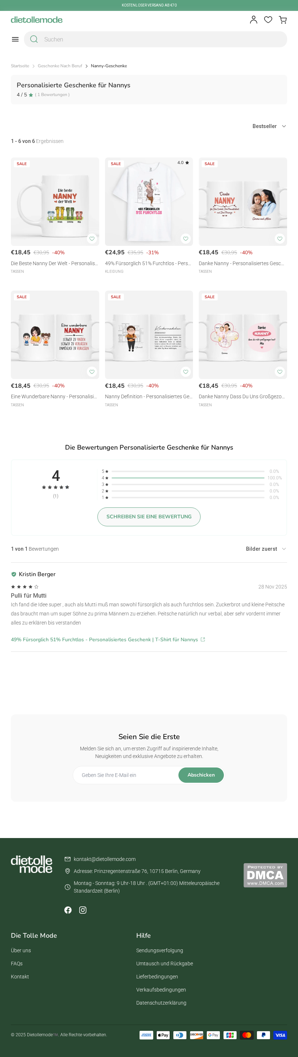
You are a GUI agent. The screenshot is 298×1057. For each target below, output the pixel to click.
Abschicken (201, 774)
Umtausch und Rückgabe (164, 963)
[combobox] (155, 39)
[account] (253, 19)
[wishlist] (268, 19)
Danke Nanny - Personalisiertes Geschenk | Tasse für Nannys (242, 263)
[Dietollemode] (37, 19)
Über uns (21, 950)
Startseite (20, 66)
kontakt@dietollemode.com (105, 859)
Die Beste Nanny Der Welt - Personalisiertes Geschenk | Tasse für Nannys (54, 263)
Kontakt (20, 977)
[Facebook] (68, 910)
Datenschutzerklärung (161, 1003)
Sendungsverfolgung (159, 950)
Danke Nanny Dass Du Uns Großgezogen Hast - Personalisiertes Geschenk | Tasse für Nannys (242, 397)
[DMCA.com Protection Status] (265, 875)
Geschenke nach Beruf (60, 66)
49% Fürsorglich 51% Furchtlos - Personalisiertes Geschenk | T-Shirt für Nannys (148, 263)
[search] (34, 39)
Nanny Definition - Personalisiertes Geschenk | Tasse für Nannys (148, 397)
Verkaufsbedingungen (161, 990)
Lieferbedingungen (157, 977)
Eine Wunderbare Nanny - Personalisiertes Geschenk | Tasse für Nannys (54, 397)
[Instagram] (82, 910)
